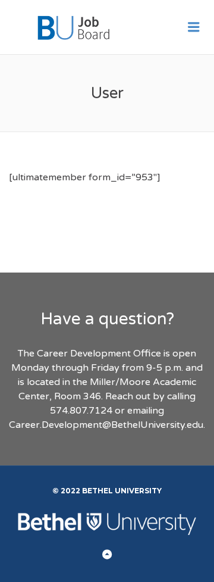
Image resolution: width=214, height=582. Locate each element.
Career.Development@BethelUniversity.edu (106, 425)
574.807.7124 (81, 411)
